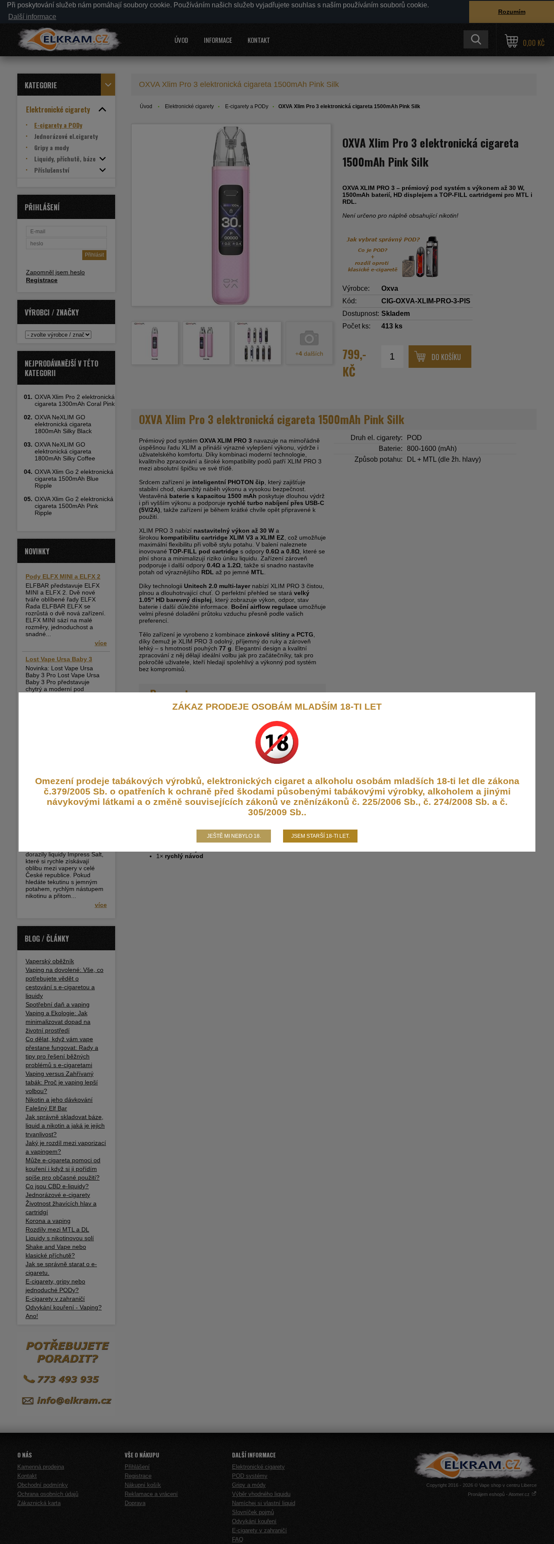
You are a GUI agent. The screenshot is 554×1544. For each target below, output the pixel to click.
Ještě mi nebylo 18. (234, 836)
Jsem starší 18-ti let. (320, 836)
